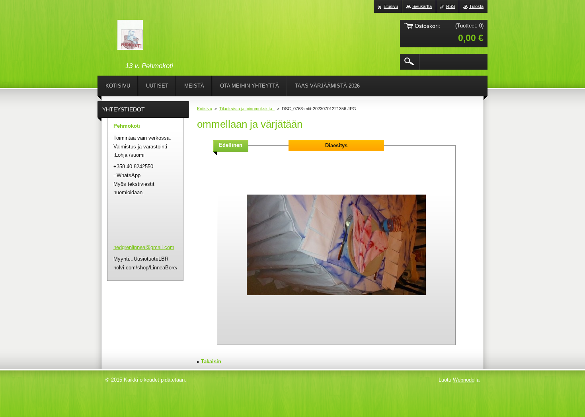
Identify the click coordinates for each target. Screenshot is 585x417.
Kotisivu (204, 108)
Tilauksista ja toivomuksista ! (247, 108)
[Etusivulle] (130, 36)
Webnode (463, 380)
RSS (450, 6)
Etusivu (391, 6)
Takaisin (211, 361)
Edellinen (230, 145)
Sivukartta (422, 6)
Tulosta (476, 6)
